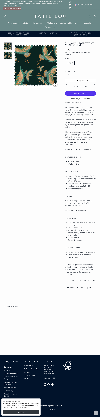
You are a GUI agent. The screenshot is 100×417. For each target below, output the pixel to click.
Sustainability (66, 23)
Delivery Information (11, 373)
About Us (88, 23)
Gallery (78, 23)
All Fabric (27, 372)
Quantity (70, 71)
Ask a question (80, 281)
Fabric (25, 23)
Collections (52, 23)
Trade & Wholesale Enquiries (10, 395)
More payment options (80, 98)
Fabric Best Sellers (30, 375)
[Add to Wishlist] (23, 314)
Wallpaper (13, 23)
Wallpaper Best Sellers (31, 369)
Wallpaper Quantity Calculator (10, 383)
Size (67, 59)
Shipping (77, 52)
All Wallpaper (28, 365)
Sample (70, 63)
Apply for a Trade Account (12, 8)
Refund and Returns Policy (11, 378)
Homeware (38, 23)
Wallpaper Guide (10, 387)
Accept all (21, 412)
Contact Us (50, 27)
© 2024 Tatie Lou (50, 409)
